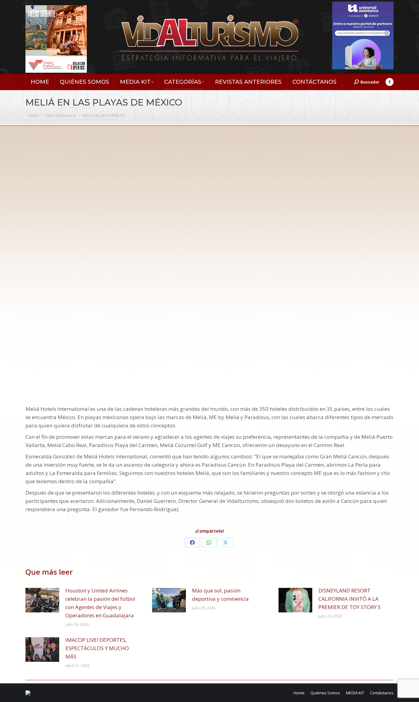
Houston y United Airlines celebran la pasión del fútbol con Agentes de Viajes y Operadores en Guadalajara (100, 603)
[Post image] (42, 600)
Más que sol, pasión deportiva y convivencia (220, 594)
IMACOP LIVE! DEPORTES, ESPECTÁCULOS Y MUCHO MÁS (97, 648)
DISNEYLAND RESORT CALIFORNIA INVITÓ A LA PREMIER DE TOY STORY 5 (349, 599)
